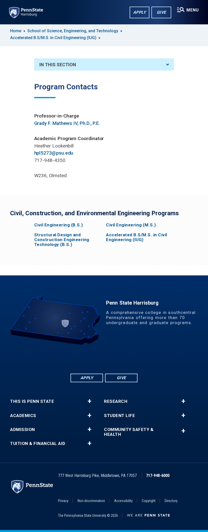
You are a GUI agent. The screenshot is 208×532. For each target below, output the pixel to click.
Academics (23, 415)
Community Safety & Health (128, 432)
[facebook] (77, 359)
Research (115, 401)
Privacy (63, 501)
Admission (22, 429)
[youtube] (117, 359)
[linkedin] (90, 359)
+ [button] (89, 401)
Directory (171, 501)
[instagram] (130, 359)
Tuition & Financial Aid (37, 443)
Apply (139, 12)
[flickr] (104, 359)
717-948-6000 (157, 475)
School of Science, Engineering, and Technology (72, 30)
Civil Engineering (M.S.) (131, 225)
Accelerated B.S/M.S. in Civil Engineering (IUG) (53, 37)
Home (15, 30)
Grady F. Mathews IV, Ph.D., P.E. (67, 123)
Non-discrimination (91, 501)
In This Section (57, 64)
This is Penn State (32, 401)
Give (161, 12)
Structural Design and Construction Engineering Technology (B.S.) (61, 239)
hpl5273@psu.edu (53, 153)
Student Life (119, 415)
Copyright (148, 501)
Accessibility (123, 501)
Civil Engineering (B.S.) (58, 225)
